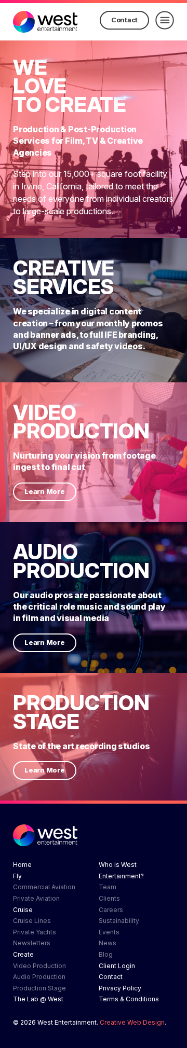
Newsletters (31, 943)
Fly (17, 876)
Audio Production (39, 977)
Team (107, 887)
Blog (106, 954)
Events (109, 932)
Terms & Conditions (129, 999)
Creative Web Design (132, 1022)
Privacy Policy (120, 988)
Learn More (44, 491)
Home (22, 864)
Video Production (39, 966)
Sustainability (119, 921)
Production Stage (39, 988)
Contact (124, 20)
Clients (109, 898)
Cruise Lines (32, 921)
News (107, 943)
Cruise (23, 910)
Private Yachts (34, 932)
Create (23, 954)
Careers (111, 910)
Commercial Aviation (44, 887)
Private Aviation (36, 898)
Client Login (117, 966)
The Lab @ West (38, 999)
